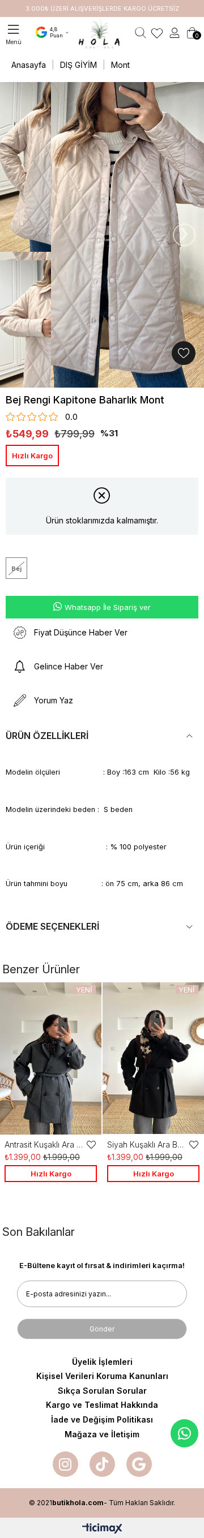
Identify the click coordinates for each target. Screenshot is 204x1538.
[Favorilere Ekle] (184, 353)
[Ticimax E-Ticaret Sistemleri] (102, 1529)
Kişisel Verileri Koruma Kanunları (102, 1376)
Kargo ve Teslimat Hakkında (102, 1405)
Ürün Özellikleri (47, 735)
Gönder (102, 1329)
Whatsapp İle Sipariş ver (108, 607)
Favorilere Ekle (91, 1144)
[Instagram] (65, 1464)
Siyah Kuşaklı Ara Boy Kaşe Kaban (147, 1144)
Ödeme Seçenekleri (52, 926)
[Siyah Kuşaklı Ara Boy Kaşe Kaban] (153, 1058)
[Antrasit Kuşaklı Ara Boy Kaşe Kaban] (50, 1058)
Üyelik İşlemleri (102, 1362)
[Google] (139, 1464)
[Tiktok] (102, 1464)
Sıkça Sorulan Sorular (102, 1390)
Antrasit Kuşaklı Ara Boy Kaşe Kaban (45, 1144)
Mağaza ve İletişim (102, 1434)
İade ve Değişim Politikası (102, 1419)
